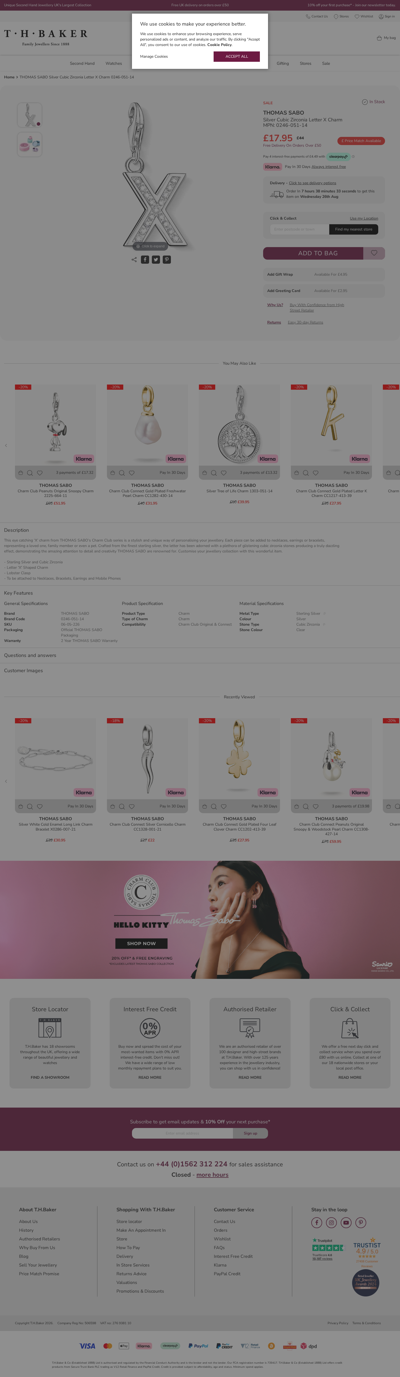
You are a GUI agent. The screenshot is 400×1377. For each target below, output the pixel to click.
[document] (200, 41)
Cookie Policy (219, 44)
